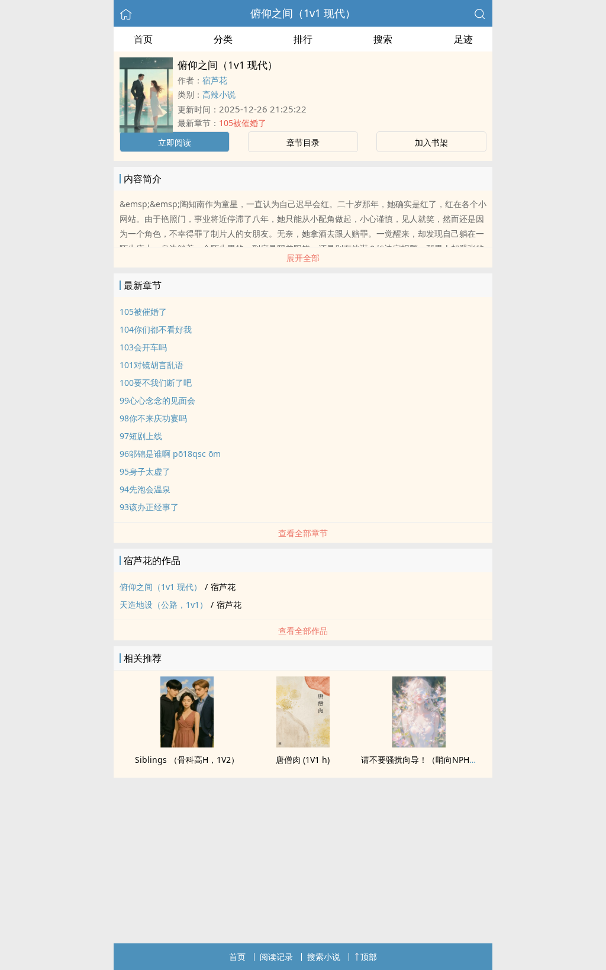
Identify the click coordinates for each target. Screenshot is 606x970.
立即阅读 (174, 142)
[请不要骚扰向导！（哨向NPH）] (419, 743)
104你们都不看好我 (156, 329)
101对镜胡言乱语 (151, 364)
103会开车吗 (143, 347)
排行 (303, 39)
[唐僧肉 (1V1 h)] (303, 743)
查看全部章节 (303, 533)
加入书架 (431, 142)
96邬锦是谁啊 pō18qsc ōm (170, 453)
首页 (143, 39)
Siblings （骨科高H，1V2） (187, 759)
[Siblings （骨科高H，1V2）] (187, 743)
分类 (223, 39)
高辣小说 (219, 94)
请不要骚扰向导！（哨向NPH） (419, 759)
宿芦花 (214, 80)
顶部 (368, 956)
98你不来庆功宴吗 (153, 418)
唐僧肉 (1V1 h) (303, 759)
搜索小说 (323, 956)
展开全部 (303, 257)
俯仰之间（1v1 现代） (303, 13)
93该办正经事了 (149, 507)
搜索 (382, 39)
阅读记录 (276, 956)
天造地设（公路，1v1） (164, 604)
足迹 (463, 39)
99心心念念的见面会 (157, 400)
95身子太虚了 (145, 471)
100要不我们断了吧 (156, 382)
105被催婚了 (242, 122)
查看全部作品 (303, 630)
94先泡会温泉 (145, 489)
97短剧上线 (141, 436)
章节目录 (303, 142)
